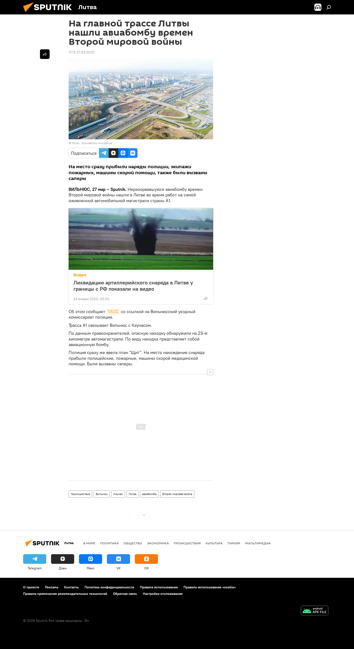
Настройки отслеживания (163, 593)
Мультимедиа (258, 543)
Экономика (158, 543)
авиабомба (149, 494)
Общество (133, 543)
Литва (132, 494)
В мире (89, 543)
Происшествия (80, 494)
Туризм (233, 543)
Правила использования (159, 587)
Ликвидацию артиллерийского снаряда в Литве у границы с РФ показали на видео (133, 285)
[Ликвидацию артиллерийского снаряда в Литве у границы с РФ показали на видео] (141, 239)
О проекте (31, 587)
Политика (109, 543)
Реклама (51, 587)
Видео (79, 275)
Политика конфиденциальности (109, 587)
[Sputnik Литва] (49, 13)
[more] (205, 298)
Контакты (71, 587)
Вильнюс (102, 494)
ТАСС (113, 311)
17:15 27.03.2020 (81, 52)
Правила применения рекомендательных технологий (65, 593)
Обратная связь (125, 593)
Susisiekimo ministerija (97, 143)
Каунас (118, 494)
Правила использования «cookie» (210, 587)
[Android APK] (314, 611)
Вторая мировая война (177, 494)
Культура (214, 543)
